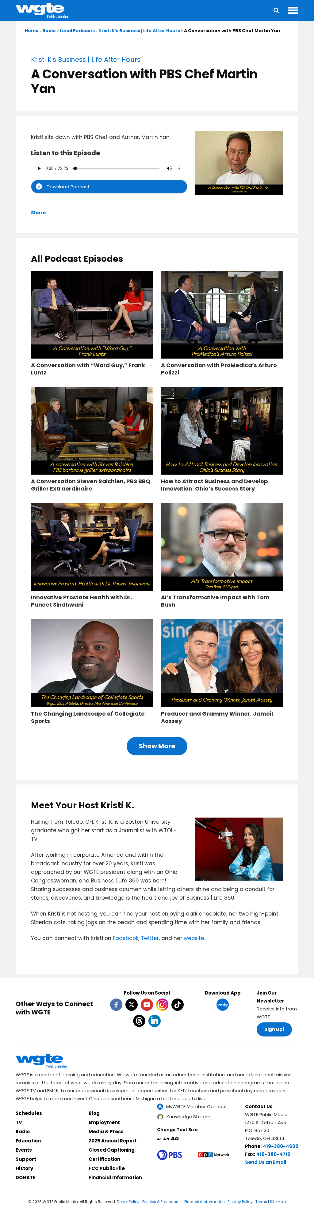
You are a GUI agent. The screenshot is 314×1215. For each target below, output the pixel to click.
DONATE (25, 1177)
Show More (157, 746)
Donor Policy (128, 1201)
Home (32, 31)
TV (19, 1122)
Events (24, 1150)
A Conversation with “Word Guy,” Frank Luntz (88, 369)
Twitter (150, 938)
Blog (94, 1113)
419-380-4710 (273, 1154)
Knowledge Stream (188, 1116)
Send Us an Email (265, 1162)
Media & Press (106, 1131)
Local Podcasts (77, 31)
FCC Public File (107, 1168)
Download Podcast (68, 186)
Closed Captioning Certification (112, 1154)
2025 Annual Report (113, 1141)
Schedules (29, 1113)
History (24, 1168)
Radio (49, 31)
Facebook (125, 938)
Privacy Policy (240, 1201)
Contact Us (259, 1106)
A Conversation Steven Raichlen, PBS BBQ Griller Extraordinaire (90, 485)
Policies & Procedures (162, 1201)
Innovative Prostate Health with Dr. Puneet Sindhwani (81, 601)
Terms (261, 1201)
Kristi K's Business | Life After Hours (139, 31)
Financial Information (115, 1177)
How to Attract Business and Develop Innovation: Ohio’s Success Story (214, 485)
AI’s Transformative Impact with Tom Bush (215, 601)
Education (28, 1141)
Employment (104, 1122)
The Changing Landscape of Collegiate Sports (88, 717)
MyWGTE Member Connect (196, 1106)
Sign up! (274, 1029)
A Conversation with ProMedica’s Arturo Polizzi (219, 369)
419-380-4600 (280, 1146)
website (194, 938)
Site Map (278, 1201)
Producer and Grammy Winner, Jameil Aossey (217, 717)
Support (26, 1159)
